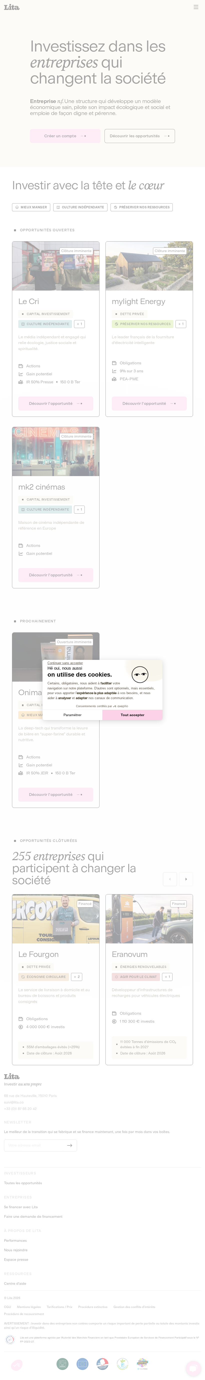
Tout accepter (132, 715)
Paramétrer (73, 715)
